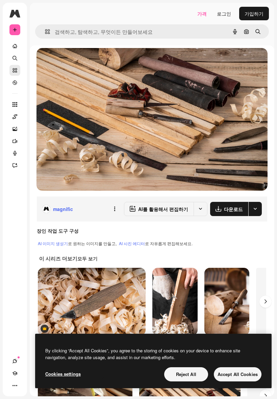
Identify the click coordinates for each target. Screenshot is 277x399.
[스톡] (14, 70)
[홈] (14, 46)
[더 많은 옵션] (114, 209)
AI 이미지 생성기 (53, 243)
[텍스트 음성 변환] (14, 153)
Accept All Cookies (238, 374)
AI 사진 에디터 (132, 243)
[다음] (265, 301)
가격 (202, 13)
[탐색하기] (14, 82)
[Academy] (14, 373)
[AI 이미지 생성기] (14, 128)
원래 (75, 60)
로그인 (224, 13)
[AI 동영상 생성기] (14, 141)
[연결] (14, 361)
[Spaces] (14, 116)
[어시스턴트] (14, 165)
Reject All (186, 374)
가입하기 (254, 13)
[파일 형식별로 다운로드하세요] (255, 209)
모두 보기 (87, 258)
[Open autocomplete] (44, 31)
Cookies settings (63, 374)
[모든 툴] (14, 104)
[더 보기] (14, 385)
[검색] (14, 58)
